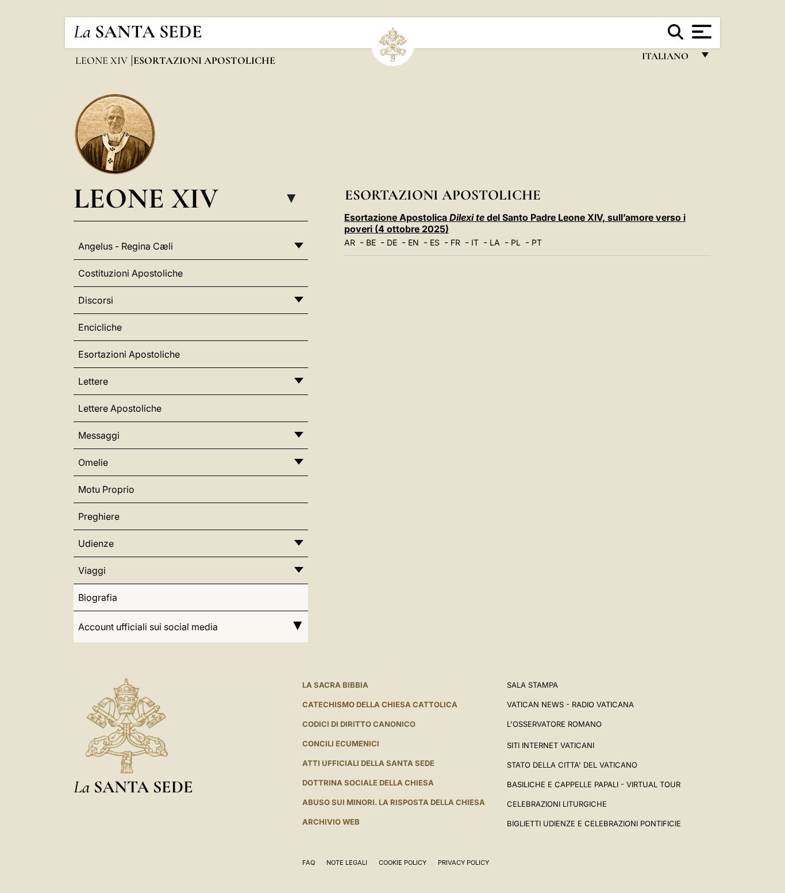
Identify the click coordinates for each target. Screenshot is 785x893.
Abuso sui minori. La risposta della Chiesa (393, 802)
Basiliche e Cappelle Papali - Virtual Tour (593, 784)
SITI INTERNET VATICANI (550, 745)
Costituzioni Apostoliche (130, 273)
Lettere (93, 381)
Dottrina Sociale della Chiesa (368, 782)
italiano (667, 59)
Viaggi (92, 570)
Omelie (93, 462)
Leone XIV (102, 60)
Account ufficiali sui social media (148, 627)
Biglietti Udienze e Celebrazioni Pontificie (594, 823)
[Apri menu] (700, 31)
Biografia (97, 597)
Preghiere (99, 516)
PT (537, 242)
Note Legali (346, 862)
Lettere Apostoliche (119, 408)
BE (371, 242)
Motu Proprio (106, 489)
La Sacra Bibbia (335, 684)
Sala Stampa (532, 684)
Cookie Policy (402, 862)
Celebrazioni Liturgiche (557, 803)
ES (435, 242)
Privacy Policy (463, 862)
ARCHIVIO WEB (331, 821)
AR (349, 242)
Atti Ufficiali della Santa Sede (368, 763)
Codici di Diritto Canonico (358, 724)
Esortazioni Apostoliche (129, 354)
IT (475, 242)
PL (516, 242)
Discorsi (95, 300)
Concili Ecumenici (340, 743)
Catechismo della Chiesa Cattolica (379, 704)
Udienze (96, 543)
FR (455, 242)
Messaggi (99, 435)
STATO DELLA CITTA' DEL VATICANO (572, 764)
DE (392, 242)
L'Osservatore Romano (554, 724)
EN (413, 242)
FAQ (308, 862)
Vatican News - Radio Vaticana (570, 704)
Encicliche (100, 327)
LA (495, 242)
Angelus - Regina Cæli (125, 246)
